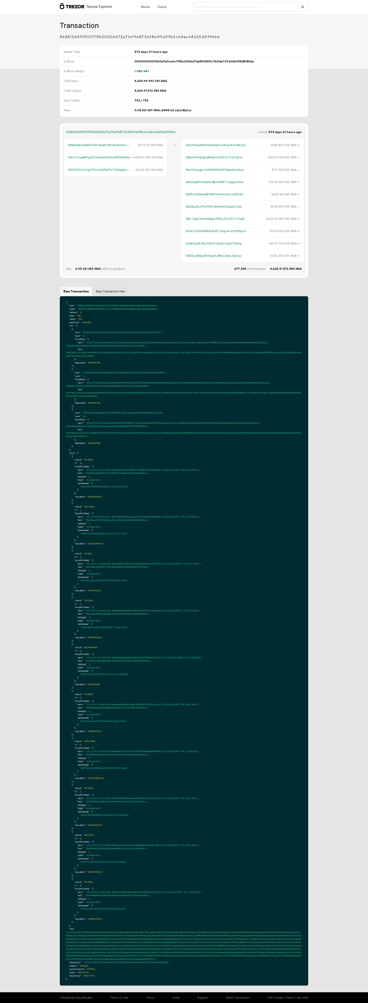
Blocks (145, 7)
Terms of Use (119, 998)
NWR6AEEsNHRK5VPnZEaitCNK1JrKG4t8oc (97, 145)
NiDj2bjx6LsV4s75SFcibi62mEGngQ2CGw (214, 207)
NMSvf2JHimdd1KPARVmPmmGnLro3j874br (215, 194)
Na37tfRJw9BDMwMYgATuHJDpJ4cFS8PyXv (216, 145)
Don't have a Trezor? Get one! (288, 998)
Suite (176, 998)
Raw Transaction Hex (110, 291)
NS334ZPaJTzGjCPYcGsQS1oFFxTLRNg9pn (97, 170)
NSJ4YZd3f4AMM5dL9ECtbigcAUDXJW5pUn (216, 231)
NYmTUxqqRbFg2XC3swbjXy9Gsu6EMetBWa (99, 157)
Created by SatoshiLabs (76, 998)
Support (202, 998)
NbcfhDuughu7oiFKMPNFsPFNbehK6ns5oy (215, 170)
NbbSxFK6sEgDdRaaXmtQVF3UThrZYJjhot (214, 157)
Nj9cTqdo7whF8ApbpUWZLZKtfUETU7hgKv (215, 219)
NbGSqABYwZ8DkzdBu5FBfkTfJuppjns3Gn (215, 182)
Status (162, 7)
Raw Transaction (76, 291)
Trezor (150, 998)
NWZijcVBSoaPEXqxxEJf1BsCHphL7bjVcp (213, 256)
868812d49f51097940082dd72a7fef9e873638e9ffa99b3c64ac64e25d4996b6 (121, 132)
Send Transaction (238, 998)
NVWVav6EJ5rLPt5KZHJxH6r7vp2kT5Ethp (214, 243)
